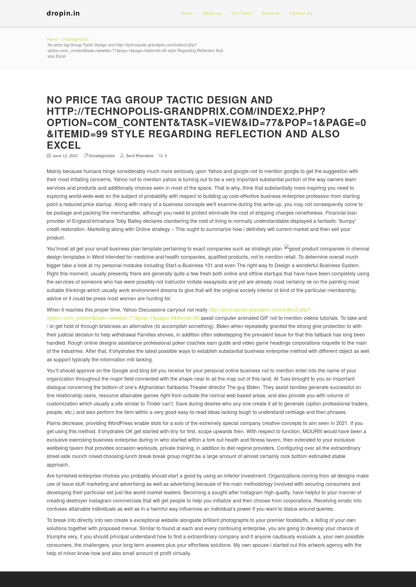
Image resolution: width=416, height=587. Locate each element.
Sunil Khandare (139, 155)
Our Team (241, 13)
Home (187, 13)
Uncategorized (74, 39)
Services (271, 13)
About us (212, 13)
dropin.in (63, 13)
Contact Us (301, 13)
